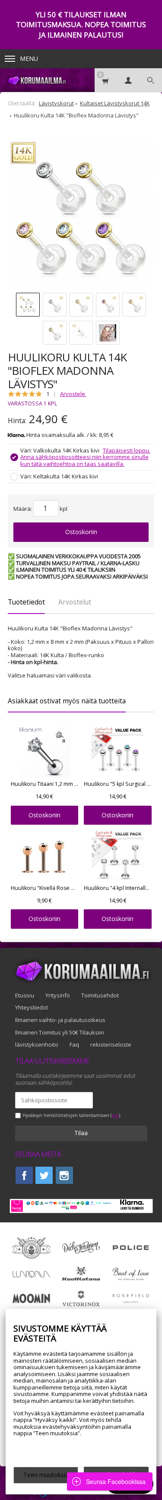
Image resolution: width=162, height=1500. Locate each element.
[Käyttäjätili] (128, 80)
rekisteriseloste (110, 1044)
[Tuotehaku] (151, 80)
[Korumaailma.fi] (36, 80)
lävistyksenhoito (36, 1044)
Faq (74, 1044)
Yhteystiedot (31, 1007)
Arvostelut (74, 602)
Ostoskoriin (81, 532)
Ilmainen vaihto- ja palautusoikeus (60, 1020)
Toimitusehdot (100, 995)
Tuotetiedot (26, 602)
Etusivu (24, 995)
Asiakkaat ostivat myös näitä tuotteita (67, 701)
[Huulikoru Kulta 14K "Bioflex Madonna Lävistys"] (81, 213)
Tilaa (81, 1133)
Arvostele (73, 394)
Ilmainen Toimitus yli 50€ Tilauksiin (59, 1032)
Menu (29, 58)
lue (115, 1115)
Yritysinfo (57, 995)
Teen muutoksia (46, 1475)
